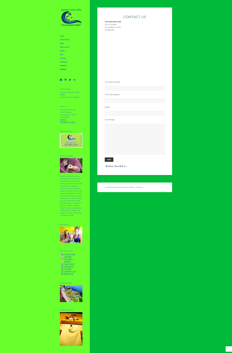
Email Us (63, 120)
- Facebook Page (69, 254)
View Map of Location (67, 122)
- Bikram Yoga (68, 274)
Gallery (62, 51)
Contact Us (63, 65)
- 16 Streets (67, 269)
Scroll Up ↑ (139, 187)
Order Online (64, 40)
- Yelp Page (67, 257)
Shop (61, 54)
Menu (62, 43)
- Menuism (67, 262)
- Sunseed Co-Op (69, 271)
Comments (63, 62)
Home (62, 36)
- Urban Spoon (68, 266)
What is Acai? (64, 47)
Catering (63, 58)
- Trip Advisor (68, 259)
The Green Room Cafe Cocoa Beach (122, 187)
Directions (63, 69)
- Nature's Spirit (68, 264)
